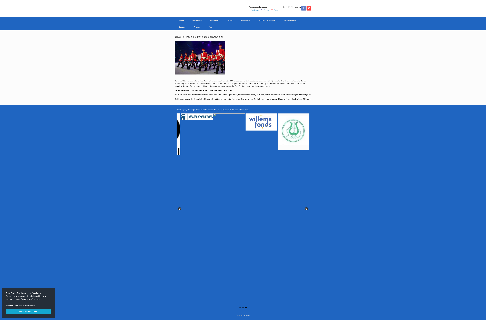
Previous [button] (180, 209)
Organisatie (197, 20)
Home (181, 20)
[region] (243, 212)
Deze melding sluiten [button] (28, 311)
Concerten (214, 20)
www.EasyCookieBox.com (27, 299)
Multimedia (245, 20)
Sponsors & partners (267, 20)
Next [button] (306, 209)
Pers (210, 27)
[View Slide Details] (190, 121)
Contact (182, 27)
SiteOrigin (247, 315)
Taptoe (229, 20)
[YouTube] (309, 8)
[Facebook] (303, 8)
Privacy (197, 27)
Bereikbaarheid (290, 20)
